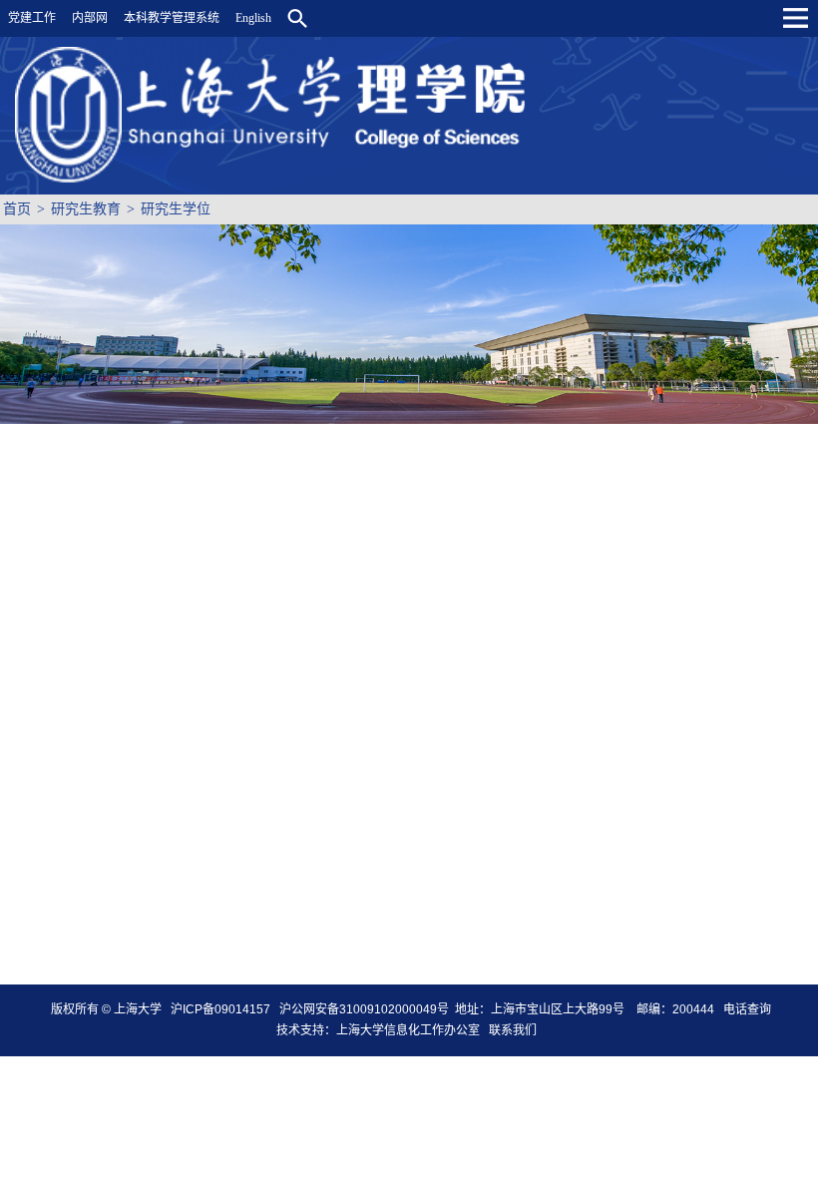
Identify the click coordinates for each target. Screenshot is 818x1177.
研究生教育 (86, 208)
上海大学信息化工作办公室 (412, 1030)
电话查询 (747, 1009)
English (253, 18)
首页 (17, 208)
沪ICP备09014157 (222, 1009)
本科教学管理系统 (171, 18)
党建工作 (32, 18)
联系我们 (514, 1030)
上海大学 (136, 1009)
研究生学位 (175, 208)
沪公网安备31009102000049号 (364, 1009)
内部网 (90, 18)
